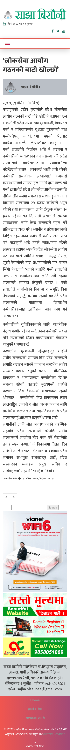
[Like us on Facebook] (54, 30)
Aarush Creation (54, 734)
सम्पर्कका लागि (35, 718)
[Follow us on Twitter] (59, 30)
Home (35, 700)
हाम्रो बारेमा (35, 709)
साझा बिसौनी (29, 87)
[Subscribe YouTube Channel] (64, 30)
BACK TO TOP (35, 746)
